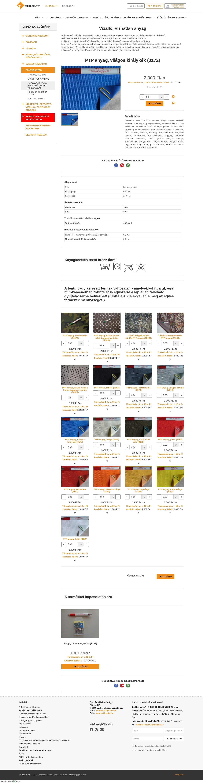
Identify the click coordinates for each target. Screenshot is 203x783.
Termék (156, 6)
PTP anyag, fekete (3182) (106, 388)
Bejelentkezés (177, 5)
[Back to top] (193, 773)
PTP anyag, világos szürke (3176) (170, 389)
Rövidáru (31, 42)
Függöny (31, 48)
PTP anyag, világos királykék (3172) (75, 440)
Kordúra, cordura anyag (37, 93)
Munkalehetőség (27, 730)
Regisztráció (178, 7)
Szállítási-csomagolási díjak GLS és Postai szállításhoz (44, 740)
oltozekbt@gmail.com (106, 710)
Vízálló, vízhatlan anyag (171, 17)
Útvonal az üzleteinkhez (30, 763)
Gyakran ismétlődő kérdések (32, 713)
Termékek (50, 6)
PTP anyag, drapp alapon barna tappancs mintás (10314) (75, 390)
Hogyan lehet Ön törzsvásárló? (33, 717)
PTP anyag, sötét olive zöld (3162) (138, 440)
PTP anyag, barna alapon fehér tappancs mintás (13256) (106, 337)
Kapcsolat (23, 727)
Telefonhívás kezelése (29, 743)
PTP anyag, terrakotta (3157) (75, 490)
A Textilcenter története (30, 707)
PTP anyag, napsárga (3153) (138, 490)
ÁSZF (21, 753)
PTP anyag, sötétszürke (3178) (139, 389)
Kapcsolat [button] (68, 6)
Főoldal (40, 17)
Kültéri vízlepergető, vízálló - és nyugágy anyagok (39, 107)
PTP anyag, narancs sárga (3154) (107, 490)
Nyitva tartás (25, 733)
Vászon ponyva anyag (38, 79)
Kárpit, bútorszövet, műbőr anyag (38, 56)
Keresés (137, 6)
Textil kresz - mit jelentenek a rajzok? (36, 750)
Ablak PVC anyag (36, 99)
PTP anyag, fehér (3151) (75, 539)
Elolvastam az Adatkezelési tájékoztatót (152, 746)
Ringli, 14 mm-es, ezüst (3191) (80, 643)
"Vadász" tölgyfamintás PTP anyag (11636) (170, 336)
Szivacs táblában (36, 64)
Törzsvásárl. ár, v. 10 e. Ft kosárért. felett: (149, 82)
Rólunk (22, 737)
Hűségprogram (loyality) (30, 720)
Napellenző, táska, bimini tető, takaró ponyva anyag (37, 85)
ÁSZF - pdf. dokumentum (31, 757)
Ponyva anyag (34, 70)
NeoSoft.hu (179, 775)
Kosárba (156, 103)
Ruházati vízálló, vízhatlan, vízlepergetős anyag (122, 17)
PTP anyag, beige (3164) (107, 439)
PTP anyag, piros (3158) (170, 439)
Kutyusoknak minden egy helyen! (38, 127)
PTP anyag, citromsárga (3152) (170, 490)
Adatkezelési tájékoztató (30, 710)
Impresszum (25, 723)
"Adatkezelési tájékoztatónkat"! (149, 725)
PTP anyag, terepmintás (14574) (75, 336)
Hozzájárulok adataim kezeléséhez (150, 750)
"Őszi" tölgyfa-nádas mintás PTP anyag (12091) (138, 336)
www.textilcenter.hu (104, 713)
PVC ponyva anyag (37, 75)
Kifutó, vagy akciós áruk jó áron (37, 118)
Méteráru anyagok (77, 17)
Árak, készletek (26, 760)
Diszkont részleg (36, 135)
